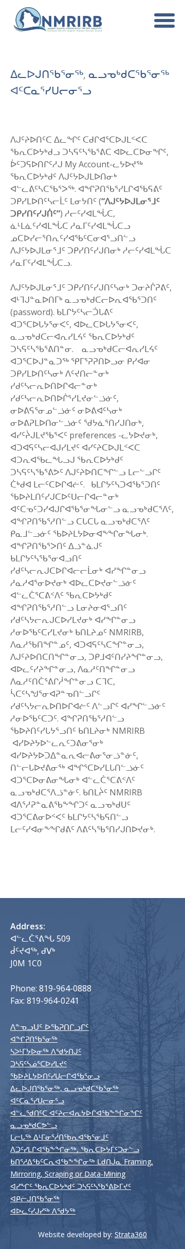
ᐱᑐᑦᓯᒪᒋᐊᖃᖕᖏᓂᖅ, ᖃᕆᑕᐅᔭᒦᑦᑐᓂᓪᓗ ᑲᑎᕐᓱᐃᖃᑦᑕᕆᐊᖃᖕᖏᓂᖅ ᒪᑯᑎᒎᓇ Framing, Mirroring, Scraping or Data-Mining (81, 1161)
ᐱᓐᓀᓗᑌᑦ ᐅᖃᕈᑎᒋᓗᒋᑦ (49, 1027)
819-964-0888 (65, 988)
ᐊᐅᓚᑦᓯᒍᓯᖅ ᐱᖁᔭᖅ (43, 1211)
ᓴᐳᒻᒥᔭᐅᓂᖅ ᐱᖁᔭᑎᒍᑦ (45, 1051)
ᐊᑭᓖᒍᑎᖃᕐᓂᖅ (35, 1198)
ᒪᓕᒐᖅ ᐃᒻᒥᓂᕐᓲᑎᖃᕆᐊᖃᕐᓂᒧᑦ (59, 1137)
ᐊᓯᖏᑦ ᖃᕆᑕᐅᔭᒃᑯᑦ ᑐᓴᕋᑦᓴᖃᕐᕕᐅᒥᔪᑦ (70, 1186)
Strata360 (131, 1234)
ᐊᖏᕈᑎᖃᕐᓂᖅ (34, 1039)
